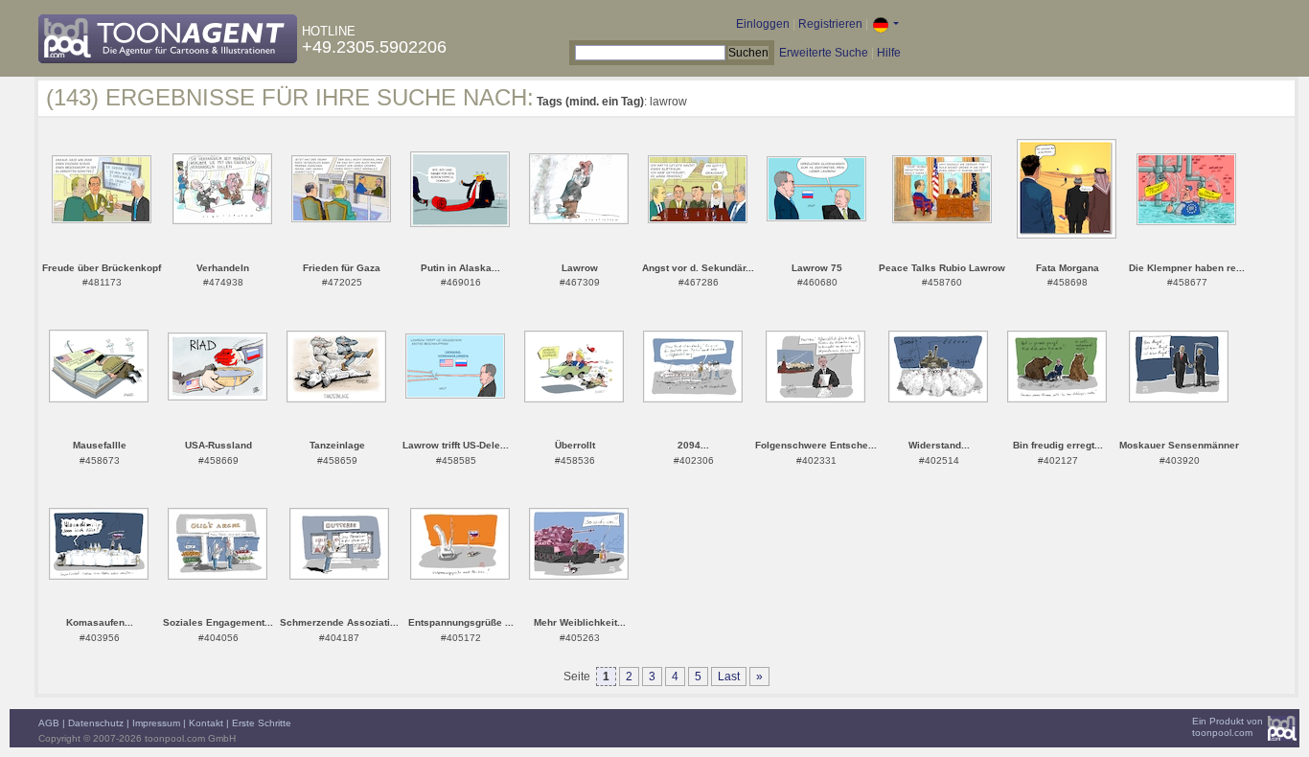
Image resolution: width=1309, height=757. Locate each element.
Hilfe (889, 52)
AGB (48, 723)
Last (729, 676)
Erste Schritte (261, 723)
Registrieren (830, 24)
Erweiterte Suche (823, 52)
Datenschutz (96, 723)
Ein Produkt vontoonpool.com (1227, 727)
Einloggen (763, 24)
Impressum (156, 723)
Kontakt (206, 723)
